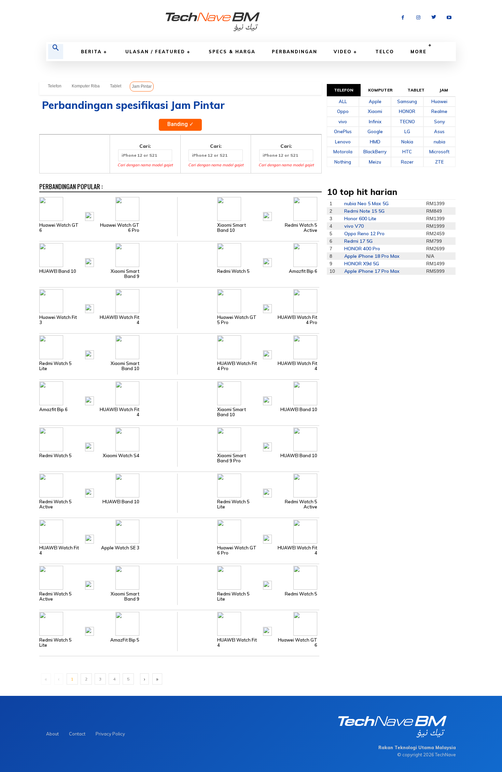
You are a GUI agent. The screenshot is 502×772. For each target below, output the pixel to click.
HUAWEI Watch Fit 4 (119, 320)
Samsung (407, 101)
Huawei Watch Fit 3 (58, 320)
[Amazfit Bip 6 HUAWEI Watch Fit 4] (108, 393)
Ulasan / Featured (155, 51)
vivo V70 (354, 226)
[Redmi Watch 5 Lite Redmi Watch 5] (248, 577)
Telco (384, 51)
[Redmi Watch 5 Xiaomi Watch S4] (108, 439)
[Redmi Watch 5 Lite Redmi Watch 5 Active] (248, 485)
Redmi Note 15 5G (364, 211)
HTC (407, 151)
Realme (439, 111)
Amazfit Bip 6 (303, 271)
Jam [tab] (444, 90)
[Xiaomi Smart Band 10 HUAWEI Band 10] (248, 393)
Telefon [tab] (344, 90)
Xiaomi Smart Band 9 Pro (231, 458)
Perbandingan (294, 51)
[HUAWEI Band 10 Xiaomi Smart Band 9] (108, 254)
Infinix (375, 121)
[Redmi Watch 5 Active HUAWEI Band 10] (108, 485)
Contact (77, 733)
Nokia (407, 141)
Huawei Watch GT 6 (59, 228)
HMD (375, 141)
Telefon (54, 86)
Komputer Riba (86, 86)
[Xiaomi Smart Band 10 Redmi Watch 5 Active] (248, 208)
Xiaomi (375, 111)
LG (407, 131)
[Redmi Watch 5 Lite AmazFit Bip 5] (108, 623)
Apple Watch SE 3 (120, 547)
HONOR (407, 111)
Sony (439, 121)
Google (375, 131)
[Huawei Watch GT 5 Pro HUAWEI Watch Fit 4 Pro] (248, 300)
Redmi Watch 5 (233, 271)
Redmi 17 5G (358, 241)
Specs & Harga (232, 51)
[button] (55, 51)
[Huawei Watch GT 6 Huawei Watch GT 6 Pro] (108, 208)
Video (343, 51)
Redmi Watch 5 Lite (55, 366)
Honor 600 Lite (360, 218)
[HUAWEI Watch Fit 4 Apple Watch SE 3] (108, 531)
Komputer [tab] (380, 90)
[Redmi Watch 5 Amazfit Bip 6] (248, 254)
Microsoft (439, 151)
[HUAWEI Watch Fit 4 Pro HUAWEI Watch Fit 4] (248, 346)
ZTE (439, 162)
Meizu (375, 162)
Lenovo (343, 141)
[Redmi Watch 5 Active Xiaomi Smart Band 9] (108, 577)
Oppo (343, 111)
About (52, 733)
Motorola (342, 151)
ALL (343, 101)
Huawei (439, 101)
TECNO (407, 121)
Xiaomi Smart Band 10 (231, 228)
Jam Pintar (142, 86)
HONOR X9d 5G (361, 264)
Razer (407, 162)
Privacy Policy (110, 733)
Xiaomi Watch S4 (121, 455)
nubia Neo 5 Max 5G (366, 203)
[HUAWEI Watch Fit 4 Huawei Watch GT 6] (248, 623)
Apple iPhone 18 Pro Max (372, 256)
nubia (439, 141)
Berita (91, 51)
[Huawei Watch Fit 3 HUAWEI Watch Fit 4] (108, 300)
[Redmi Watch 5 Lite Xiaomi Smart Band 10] (108, 346)
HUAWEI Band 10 (57, 271)
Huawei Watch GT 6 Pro (119, 228)
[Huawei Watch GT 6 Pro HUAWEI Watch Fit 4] (248, 531)
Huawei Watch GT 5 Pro (236, 320)
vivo (342, 121)
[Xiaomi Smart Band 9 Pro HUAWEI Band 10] (248, 439)
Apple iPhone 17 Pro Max (372, 271)
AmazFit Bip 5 (124, 640)
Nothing (342, 162)
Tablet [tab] (415, 90)
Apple (375, 101)
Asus (439, 131)
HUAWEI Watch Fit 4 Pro (297, 320)
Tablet (115, 86)
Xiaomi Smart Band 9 (125, 274)
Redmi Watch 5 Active (301, 228)
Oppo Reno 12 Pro (364, 233)
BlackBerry (375, 151)
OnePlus (343, 131)
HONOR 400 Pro (362, 248)
